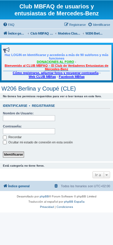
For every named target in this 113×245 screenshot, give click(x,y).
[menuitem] (8, 24)
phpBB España (74, 201)
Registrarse (43, 105)
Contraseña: (12, 126)
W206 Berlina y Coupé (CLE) (38, 88)
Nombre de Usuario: (18, 113)
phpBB (44, 196)
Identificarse (15, 105)
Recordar (15, 137)
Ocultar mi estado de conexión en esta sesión (40, 142)
